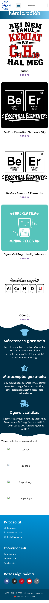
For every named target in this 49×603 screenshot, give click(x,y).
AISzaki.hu (31, 596)
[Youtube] (29, 581)
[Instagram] (14, 581)
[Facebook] (7, 581)
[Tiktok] (36, 581)
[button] (18, 5)
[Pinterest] (21, 581)
